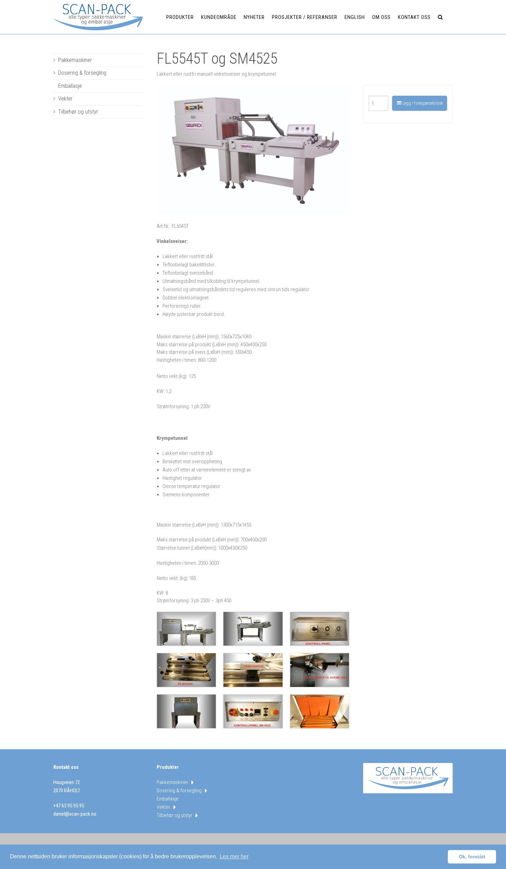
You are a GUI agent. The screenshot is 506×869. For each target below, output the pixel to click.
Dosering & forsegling (82, 73)
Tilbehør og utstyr (78, 111)
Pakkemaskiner (75, 60)
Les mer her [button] (234, 856)
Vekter (65, 98)
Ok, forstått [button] (472, 856)
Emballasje (70, 86)
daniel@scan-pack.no (74, 814)
